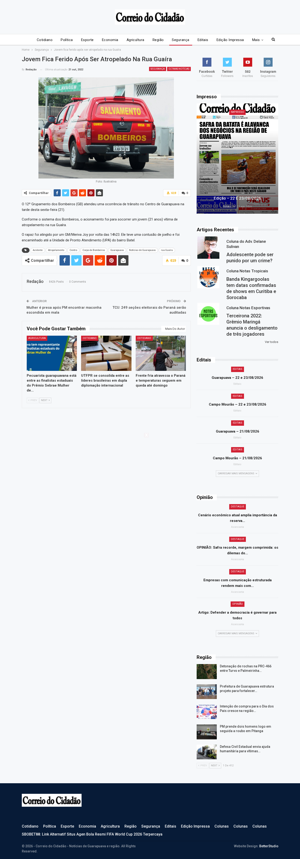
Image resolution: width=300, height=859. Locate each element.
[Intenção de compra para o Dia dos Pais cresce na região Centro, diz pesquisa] (207, 711)
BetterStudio (268, 846)
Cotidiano (44, 40)
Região (158, 40)
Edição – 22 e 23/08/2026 (237, 198)
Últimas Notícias (179, 69)
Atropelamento (56, 250)
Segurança (180, 40)
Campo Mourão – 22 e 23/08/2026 (237, 404)
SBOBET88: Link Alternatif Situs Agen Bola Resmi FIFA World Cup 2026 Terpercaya (92, 834)
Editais (203, 40)
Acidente (38, 250)
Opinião (237, 603)
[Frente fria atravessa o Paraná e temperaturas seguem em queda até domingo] (161, 353)
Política (67, 40)
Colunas (221, 826)
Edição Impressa (230, 40)
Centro (73, 250)
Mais (256, 40)
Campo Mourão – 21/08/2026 (237, 458)
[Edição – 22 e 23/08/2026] (237, 158)
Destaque (237, 506)
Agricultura (135, 40)
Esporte (87, 40)
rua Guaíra (167, 250)
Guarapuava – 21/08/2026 (237, 431)
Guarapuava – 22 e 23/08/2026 (237, 378)
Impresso (237, 112)
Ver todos (271, 342)
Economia (110, 40)
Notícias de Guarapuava (142, 250)
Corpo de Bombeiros (93, 250)
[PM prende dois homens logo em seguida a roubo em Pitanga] (207, 731)
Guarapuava (117, 250)
